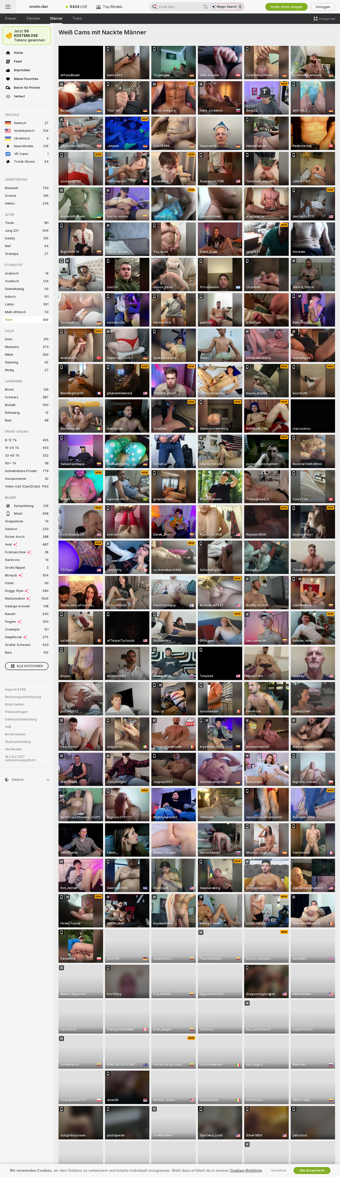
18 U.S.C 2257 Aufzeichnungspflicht (20, 758)
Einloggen (323, 7)
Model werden (15, 734)
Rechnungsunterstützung (23, 697)
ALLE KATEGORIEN (30, 666)
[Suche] (205, 6)
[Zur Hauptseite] (38, 6)
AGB (8, 727)
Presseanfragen (16, 712)
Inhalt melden (14, 704)
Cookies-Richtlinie (246, 1171)
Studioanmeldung (18, 742)
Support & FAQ (15, 689)
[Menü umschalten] (8, 6)
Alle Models (13, 749)
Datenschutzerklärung (21, 719)
